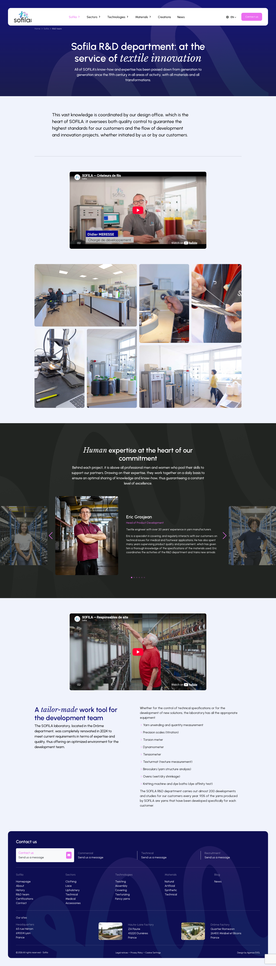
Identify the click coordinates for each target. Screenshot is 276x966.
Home (37, 28)
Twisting (120, 881)
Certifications (24, 899)
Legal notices (121, 952)
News (218, 881)
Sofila (46, 28)
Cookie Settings (153, 952)
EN (232, 17)
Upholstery (72, 890)
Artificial (170, 886)
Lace (68, 886)
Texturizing (122, 894)
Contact (21, 903)
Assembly (121, 886)
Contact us (251, 16)
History (20, 890)
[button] (131, 577)
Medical (70, 899)
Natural (169, 881)
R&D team (22, 894)
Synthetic (171, 890)
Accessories (73, 903)
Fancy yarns (122, 899)
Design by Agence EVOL (248, 952)
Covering (121, 890)
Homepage (23, 881)
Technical (71, 894)
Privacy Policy (136, 952)
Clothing (70, 881)
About (20, 886)
